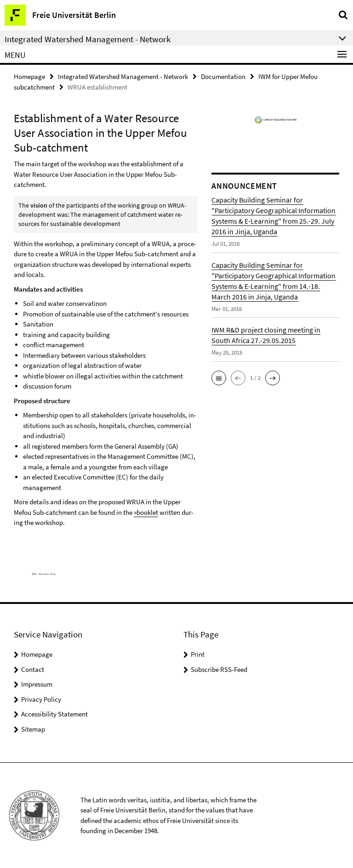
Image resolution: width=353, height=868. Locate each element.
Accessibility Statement (54, 714)
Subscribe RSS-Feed (219, 669)
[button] (218, 378)
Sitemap (33, 729)
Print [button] (198, 654)
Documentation (223, 76)
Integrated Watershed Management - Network (123, 76)
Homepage (29, 76)
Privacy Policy (41, 699)
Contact (32, 669)
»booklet (146, 512)
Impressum (36, 684)
